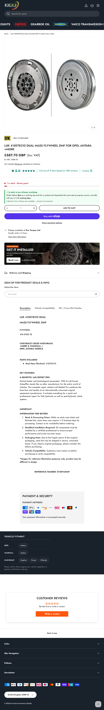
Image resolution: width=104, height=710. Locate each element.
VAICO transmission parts (78, 24)
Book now (13, 260)
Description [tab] (25, 308)
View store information (17, 236)
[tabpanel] (52, 400)
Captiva (24, 560)
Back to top (52, 633)
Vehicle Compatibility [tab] (45, 308)
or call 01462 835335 (28, 260)
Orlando (44, 560)
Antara (23, 545)
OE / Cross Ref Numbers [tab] (71, 308)
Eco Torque (13, 703)
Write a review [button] (52, 613)
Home (6, 34)
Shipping (18, 164)
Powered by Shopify (25, 703)
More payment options (52, 222)
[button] (92, 6)
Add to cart (69, 208)
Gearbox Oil (26, 24)
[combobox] (52, 14)
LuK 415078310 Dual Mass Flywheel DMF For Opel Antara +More (32, 34)
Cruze (33, 560)
